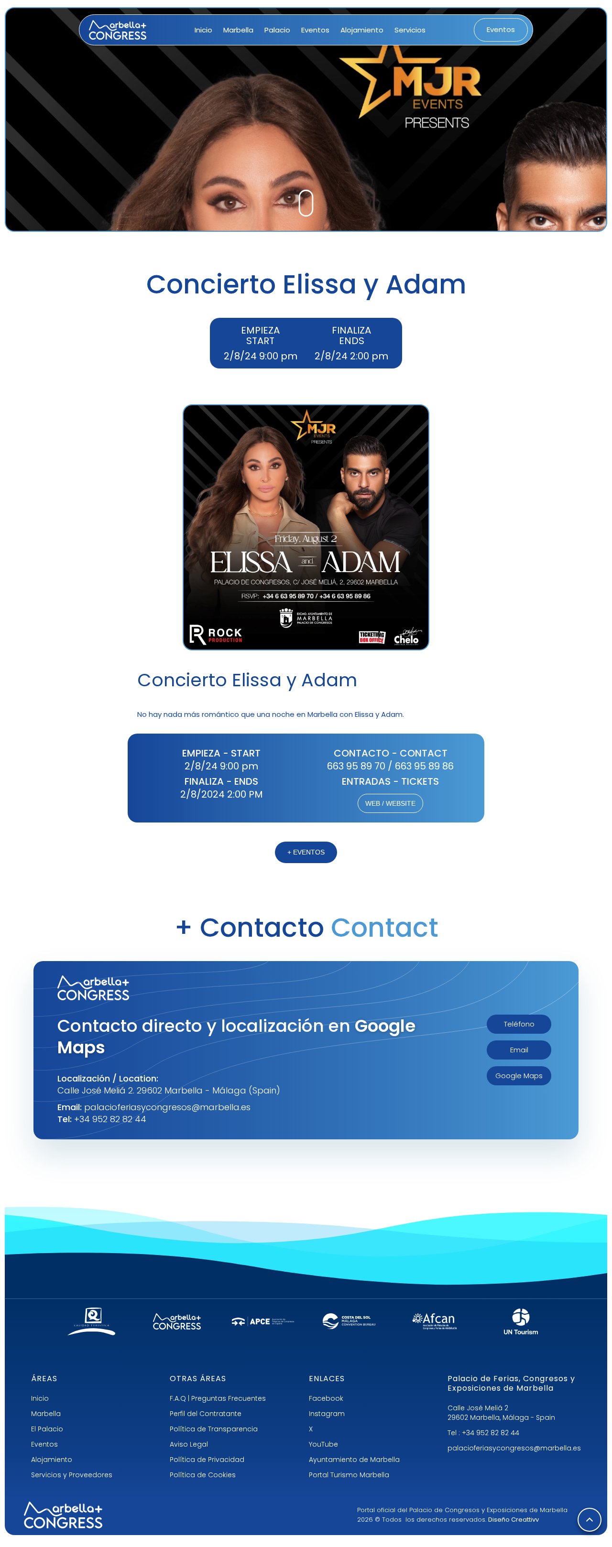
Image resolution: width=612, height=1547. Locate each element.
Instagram (327, 1413)
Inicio (203, 30)
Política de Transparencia (214, 1429)
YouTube (323, 1444)
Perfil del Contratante (205, 1413)
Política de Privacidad (207, 1459)
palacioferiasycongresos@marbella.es (514, 1448)
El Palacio (47, 1429)
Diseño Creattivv (513, 1519)
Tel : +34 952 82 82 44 (483, 1433)
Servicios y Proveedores (71, 1475)
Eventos (315, 30)
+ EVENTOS (306, 852)
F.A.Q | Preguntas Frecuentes (218, 1398)
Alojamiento (361, 30)
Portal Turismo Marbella (349, 1475)
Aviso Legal (189, 1444)
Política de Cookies (203, 1475)
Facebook (326, 1398)
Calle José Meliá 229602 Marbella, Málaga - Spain (501, 1412)
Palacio (277, 30)
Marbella (238, 30)
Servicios (410, 30)
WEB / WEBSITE (390, 803)
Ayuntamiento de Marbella (354, 1459)
